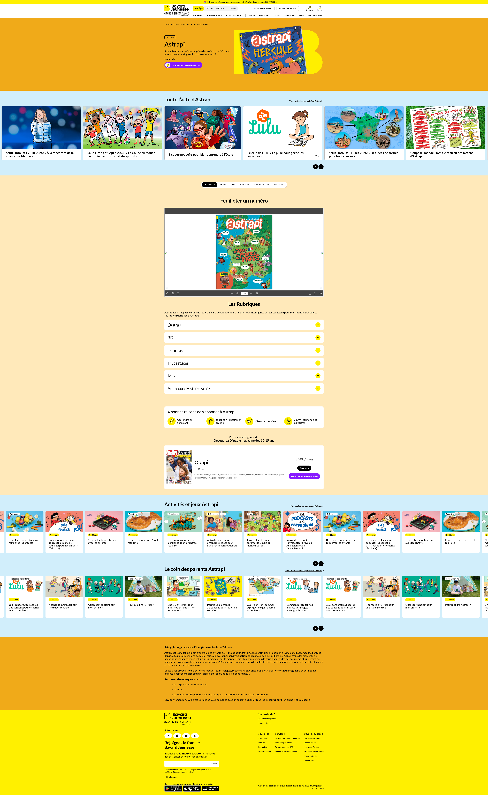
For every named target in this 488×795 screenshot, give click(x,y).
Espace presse (310, 742)
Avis (233, 185)
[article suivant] (321, 563)
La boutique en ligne (287, 8)
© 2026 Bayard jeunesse (313, 785)
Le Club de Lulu (261, 185)
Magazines (264, 15)
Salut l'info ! (279, 185)
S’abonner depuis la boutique (304, 476)
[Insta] (168, 735)
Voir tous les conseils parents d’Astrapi (303, 570)
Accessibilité (318, 788)
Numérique (289, 15)
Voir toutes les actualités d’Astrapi (305, 101)
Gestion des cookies (267, 785)
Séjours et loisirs (316, 15)
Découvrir (304, 468)
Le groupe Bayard (311, 747)
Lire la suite (169, 59)
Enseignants (263, 738)
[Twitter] (195, 735)
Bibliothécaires (264, 751)
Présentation (209, 185)
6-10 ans (220, 8)
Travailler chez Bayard (314, 751)
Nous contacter (264, 723)
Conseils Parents (214, 15)
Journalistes (263, 747)
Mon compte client (283, 742)
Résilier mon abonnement (286, 751)
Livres (277, 15)
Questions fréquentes (267, 718)
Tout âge (198, 8)
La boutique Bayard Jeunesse (287, 738)
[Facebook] (177, 735)
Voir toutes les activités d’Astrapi (306, 506)
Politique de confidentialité (289, 785)
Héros (252, 15)
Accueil (167, 24)
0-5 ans (209, 8)
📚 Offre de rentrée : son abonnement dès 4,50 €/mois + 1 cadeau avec (240, 2)
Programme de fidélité (285, 747)
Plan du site (309, 760)
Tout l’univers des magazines (180, 24)
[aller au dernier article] (315, 563)
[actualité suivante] (321, 166)
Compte (320, 10)
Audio (301, 15)
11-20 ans (231, 8)
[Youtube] (186, 735)
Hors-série (244, 185)
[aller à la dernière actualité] (315, 166)
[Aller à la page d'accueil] (176, 15)
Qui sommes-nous (312, 738)
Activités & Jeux (233, 15)
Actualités (197, 15)
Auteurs (261, 742)
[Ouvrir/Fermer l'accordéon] (318, 324)
